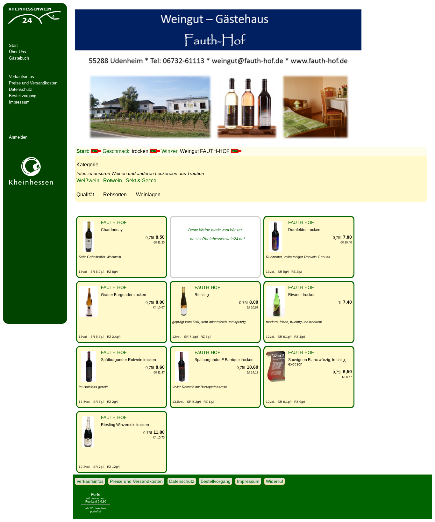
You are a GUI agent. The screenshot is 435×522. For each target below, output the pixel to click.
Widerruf (274, 481)
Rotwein (112, 180)
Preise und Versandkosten (33, 83)
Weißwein (87, 180)
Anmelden (18, 137)
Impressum (19, 102)
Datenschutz (20, 89)
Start (13, 45)
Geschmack (116, 151)
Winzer (169, 151)
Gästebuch (19, 58)
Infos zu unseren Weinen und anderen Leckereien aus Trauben (140, 173)
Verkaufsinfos (21, 76)
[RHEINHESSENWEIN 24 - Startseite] (34, 24)
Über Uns (17, 51)
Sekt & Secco (141, 180)
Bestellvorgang (22, 95)
